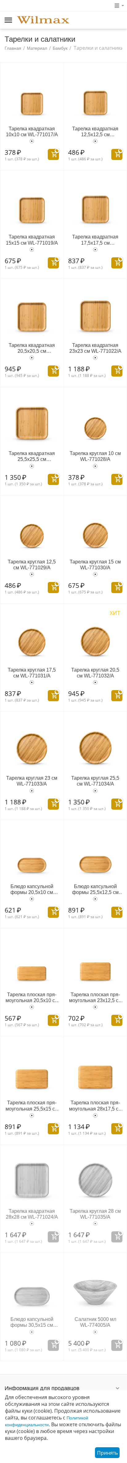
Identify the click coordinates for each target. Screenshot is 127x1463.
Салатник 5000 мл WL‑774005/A (95, 1322)
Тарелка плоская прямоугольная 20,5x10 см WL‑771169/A (32, 997)
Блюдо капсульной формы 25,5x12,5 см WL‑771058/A (95, 889)
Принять (107, 1452)
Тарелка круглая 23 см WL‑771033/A (31, 780)
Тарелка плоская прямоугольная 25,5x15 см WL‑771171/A (32, 1105)
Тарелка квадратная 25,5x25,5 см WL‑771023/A (32, 456)
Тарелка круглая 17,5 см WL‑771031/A (32, 672)
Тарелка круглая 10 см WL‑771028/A (95, 456)
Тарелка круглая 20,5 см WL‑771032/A (95, 672)
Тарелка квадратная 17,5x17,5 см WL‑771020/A (95, 240)
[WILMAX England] (43, 20)
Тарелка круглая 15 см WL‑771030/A (95, 564)
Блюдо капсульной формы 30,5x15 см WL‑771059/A (31, 1322)
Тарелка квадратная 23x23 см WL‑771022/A (95, 348)
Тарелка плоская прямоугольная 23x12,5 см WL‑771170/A (95, 997)
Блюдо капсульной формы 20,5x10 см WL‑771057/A (31, 889)
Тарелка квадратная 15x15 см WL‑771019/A (32, 239)
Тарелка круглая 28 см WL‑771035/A (95, 1214)
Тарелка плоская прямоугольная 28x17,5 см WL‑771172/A (95, 1105)
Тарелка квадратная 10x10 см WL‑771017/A (32, 131)
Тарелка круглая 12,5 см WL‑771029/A (32, 564)
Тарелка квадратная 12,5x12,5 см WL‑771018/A (95, 131)
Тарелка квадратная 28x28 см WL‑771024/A (32, 1214)
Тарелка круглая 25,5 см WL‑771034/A (95, 780)
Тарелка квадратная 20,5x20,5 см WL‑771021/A (32, 348)
